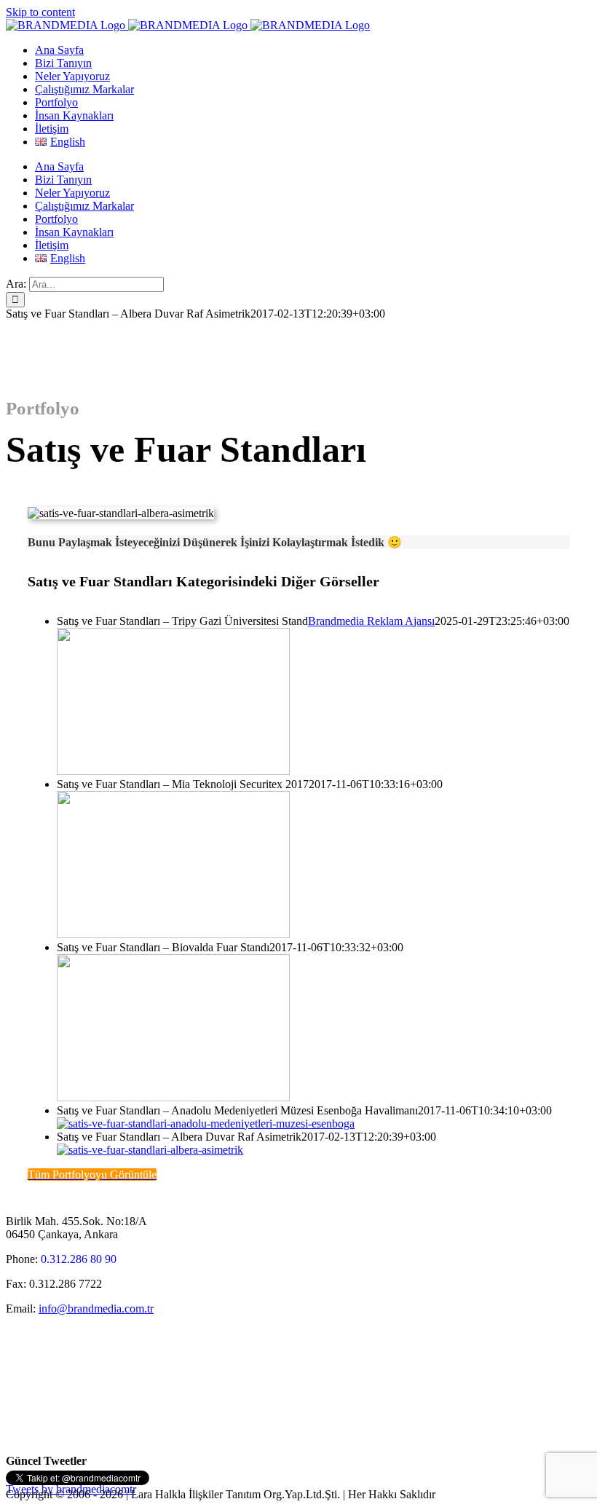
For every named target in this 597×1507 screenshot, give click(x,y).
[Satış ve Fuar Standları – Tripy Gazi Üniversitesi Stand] (173, 771)
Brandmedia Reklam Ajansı (371, 621)
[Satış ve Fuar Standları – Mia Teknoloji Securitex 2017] (173, 934)
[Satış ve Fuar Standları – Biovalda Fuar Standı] (173, 1097)
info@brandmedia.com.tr (96, 1308)
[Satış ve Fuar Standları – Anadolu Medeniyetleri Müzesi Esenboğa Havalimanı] (206, 1123)
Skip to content (40, 12)
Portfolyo (42, 408)
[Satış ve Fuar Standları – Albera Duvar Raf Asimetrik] (150, 1150)
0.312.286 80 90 (78, 1259)
